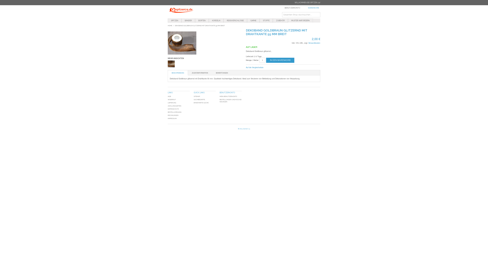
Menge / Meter (252, 60)
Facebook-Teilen (274, 67)
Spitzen (174, 21)
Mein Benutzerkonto (228, 96)
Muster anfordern (300, 21)
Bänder (188, 21)
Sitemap (197, 96)
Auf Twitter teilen (279, 67)
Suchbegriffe (199, 99)
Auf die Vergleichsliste (254, 67)
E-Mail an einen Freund (268, 67)
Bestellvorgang (174, 112)
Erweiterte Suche (201, 103)
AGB (169, 96)
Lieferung (172, 103)
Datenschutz (173, 109)
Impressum (172, 118)
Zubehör (280, 21)
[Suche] (317, 14)
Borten (201, 21)
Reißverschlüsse (235, 21)
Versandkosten (314, 43)
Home (170, 26)
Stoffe (266, 21)
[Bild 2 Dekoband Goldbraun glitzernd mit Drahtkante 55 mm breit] (171, 64)
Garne (253, 21)
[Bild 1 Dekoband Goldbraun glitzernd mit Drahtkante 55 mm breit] (205, 43)
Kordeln (216, 21)
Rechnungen (173, 115)
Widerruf (172, 99)
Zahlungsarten (174, 106)
